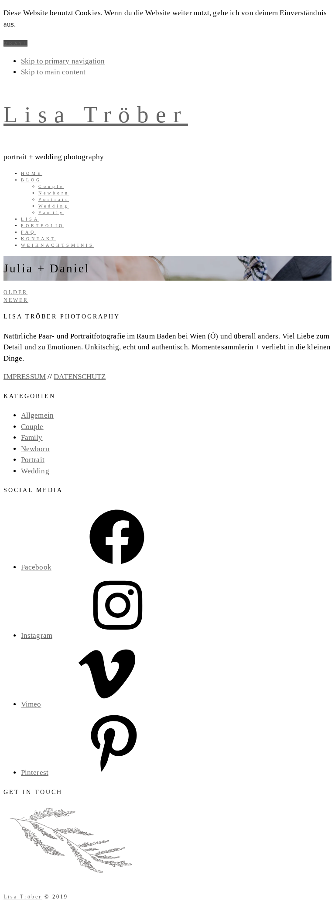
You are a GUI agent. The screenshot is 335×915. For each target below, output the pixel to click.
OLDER (15, 292)
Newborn (35, 449)
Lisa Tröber (95, 114)
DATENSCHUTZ (80, 376)
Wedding (35, 471)
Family (32, 437)
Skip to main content (53, 72)
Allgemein (37, 415)
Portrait (32, 460)
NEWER (15, 300)
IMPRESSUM (24, 376)
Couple (32, 426)
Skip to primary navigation (63, 61)
